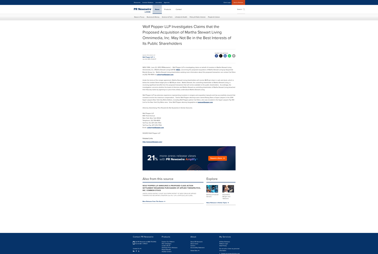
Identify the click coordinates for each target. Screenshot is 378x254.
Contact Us (136, 249)
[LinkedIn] (134, 251)
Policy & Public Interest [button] (197, 17)
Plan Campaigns (166, 244)
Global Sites (194, 251)
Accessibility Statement (197, 248)
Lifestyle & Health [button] (181, 17)
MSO (178, 70)
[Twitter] (139, 251)
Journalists (158, 2)
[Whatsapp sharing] (229, 56)
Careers (192, 246)
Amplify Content (166, 252)
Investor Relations (147, 2)
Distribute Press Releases (169, 248)
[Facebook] (136, 251)
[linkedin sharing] (225, 56)
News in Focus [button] (139, 17)
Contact (179, 9)
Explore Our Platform (168, 242)
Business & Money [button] (153, 17)
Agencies (167, 2)
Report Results (166, 250)
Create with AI (166, 246)
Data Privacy (223, 246)
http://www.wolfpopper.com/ (152, 142)
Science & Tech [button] (167, 17)
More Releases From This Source (153, 201)
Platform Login (223, 244)
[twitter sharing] (220, 56)
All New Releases (224, 242)
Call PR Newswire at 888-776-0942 (145, 242)
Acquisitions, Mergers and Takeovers (226, 197)
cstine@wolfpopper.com (165, 74)
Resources (137, 2)
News (157, 9)
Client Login (227, 2)
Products (167, 9)
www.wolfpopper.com (205, 102)
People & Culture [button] (214, 17)
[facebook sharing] (216, 56)
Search (239, 9)
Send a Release (238, 2)
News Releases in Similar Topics (216, 203)
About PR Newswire (196, 242)
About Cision (194, 244)
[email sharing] (233, 56)
